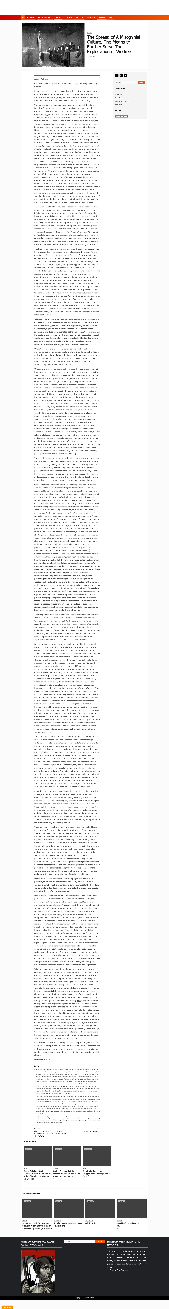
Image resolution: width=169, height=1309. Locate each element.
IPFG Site (102, 17)
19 (55, 1228)
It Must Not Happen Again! (92, 1130)
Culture (68, 17)
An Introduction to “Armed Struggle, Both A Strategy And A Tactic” (96, 1173)
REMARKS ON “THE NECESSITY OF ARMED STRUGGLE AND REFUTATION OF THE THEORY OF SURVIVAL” (50, 1132)
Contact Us (91, 17)
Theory (58, 17)
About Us (79, 17)
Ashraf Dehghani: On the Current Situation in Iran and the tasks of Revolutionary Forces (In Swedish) (37, 1226)
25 (87, 1225)
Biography (30, 17)
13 (55, 1178)
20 (118, 1228)
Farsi (110, 17)
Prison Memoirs (44, 17)
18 (25, 1181)
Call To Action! (91, 1223)
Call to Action (119, 98)
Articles (89, 32)
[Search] (147, 17)
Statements (118, 104)
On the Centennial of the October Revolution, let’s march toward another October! (66, 1173)
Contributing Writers (121, 101)
